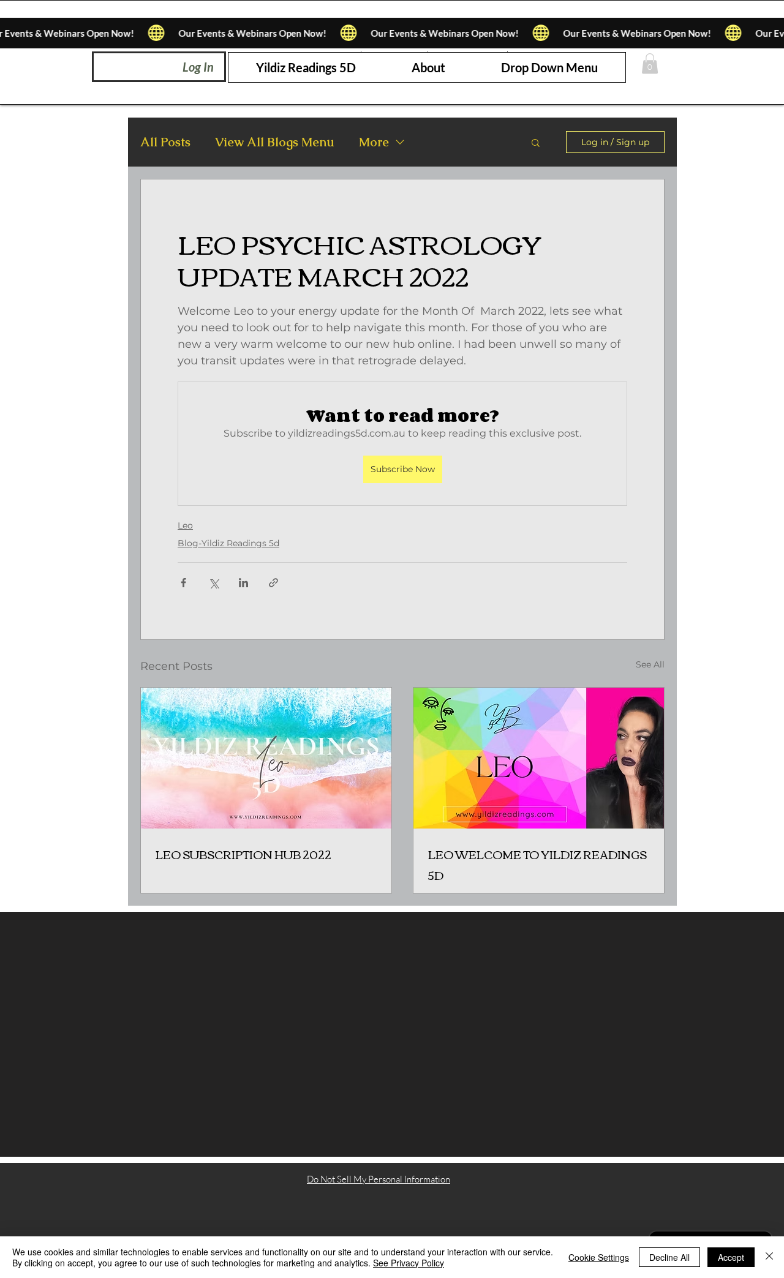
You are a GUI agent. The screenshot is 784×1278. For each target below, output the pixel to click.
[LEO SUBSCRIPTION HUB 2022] (266, 758)
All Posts (165, 142)
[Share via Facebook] (183, 582)
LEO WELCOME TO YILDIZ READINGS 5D (537, 864)
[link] (649, 63)
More (374, 142)
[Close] (769, 1257)
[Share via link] (273, 582)
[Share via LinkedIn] (243, 582)
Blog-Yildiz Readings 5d (228, 543)
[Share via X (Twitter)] (213, 582)
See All (650, 664)
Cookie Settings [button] (598, 1257)
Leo (185, 525)
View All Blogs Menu (274, 142)
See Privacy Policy (408, 1263)
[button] (549, 67)
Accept (731, 1257)
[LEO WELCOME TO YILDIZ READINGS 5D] (538, 758)
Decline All (669, 1257)
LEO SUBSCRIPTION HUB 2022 (243, 854)
